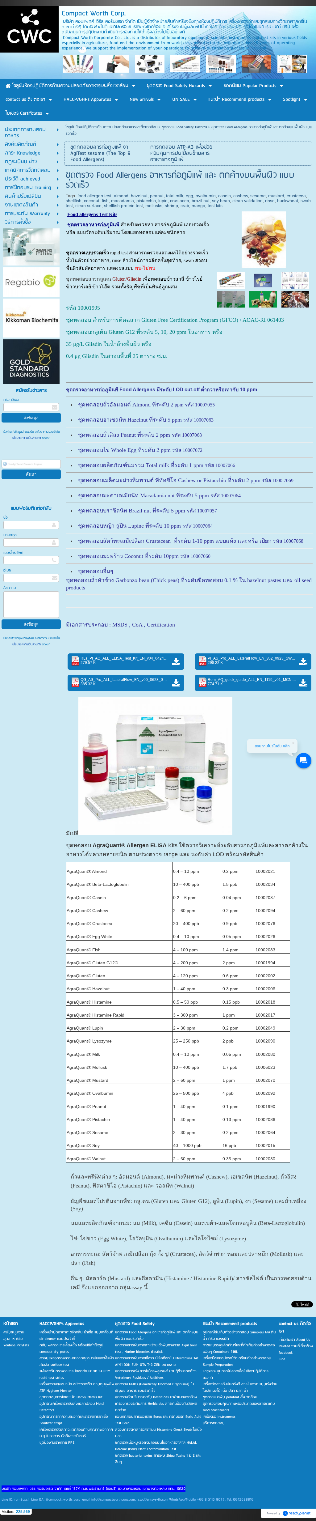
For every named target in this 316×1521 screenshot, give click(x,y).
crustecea (296, 195)
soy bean (221, 200)
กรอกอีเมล (11, 400)
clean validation (247, 200)
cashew (240, 195)
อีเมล (7, 570)
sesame (258, 195)
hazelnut (139, 195)
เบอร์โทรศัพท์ (13, 553)
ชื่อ (5, 517)
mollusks (153, 205)
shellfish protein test (123, 205)
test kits (215, 205)
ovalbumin (206, 195)
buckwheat (287, 200)
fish (105, 200)
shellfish (73, 200)
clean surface (88, 205)
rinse (270, 200)
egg (189, 195)
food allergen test (94, 195)
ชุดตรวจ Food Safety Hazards (184, 127)
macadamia (122, 200)
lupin (163, 200)
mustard (276, 195)
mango (198, 205)
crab (185, 205)
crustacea (179, 200)
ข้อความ (9, 588)
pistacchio (146, 200)
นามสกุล (10, 535)
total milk (174, 195)
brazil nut (201, 200)
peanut (157, 195)
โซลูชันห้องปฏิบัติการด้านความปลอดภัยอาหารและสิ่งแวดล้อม (111, 127)
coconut (91, 200)
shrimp (171, 205)
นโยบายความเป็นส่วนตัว (27, 437)
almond (121, 195)
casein (224, 195)
